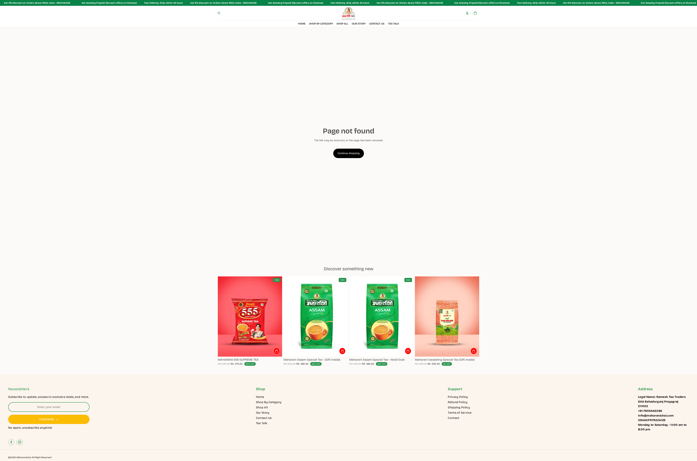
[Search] (219, 13)
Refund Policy (457, 402)
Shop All (262, 407)
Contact (453, 418)
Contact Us (264, 418)
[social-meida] (11, 442)
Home (260, 397)
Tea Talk (261, 423)
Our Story (262, 412)
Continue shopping (349, 153)
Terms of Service (460, 412)
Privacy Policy (458, 397)
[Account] (467, 13)
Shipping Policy (459, 407)
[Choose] (277, 351)
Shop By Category (269, 402)
